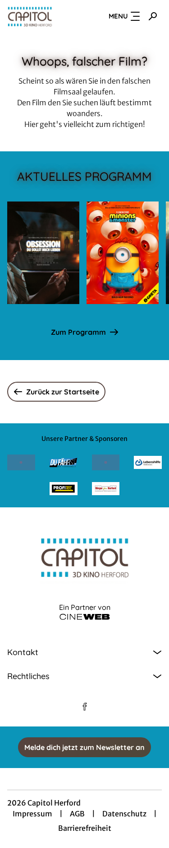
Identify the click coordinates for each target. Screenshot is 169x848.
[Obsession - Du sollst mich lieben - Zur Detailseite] (43, 252)
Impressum (32, 813)
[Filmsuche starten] (153, 16)
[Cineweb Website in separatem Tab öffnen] (84, 617)
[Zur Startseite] (40, 16)
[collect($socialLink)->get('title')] (85, 707)
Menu (118, 16)
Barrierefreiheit (84, 828)
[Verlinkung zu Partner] (21, 462)
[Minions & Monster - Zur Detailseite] (123, 252)
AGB (77, 813)
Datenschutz (124, 813)
